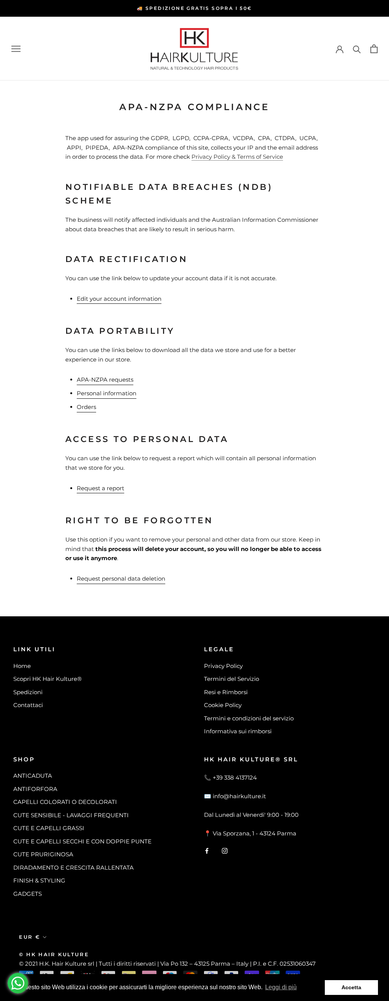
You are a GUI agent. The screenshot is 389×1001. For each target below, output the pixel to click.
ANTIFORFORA (35, 789)
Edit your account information (119, 298)
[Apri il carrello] (374, 48)
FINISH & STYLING (39, 880)
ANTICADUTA (32, 775)
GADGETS (27, 893)
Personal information (106, 393)
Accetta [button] (351, 987)
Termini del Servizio (231, 678)
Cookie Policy (223, 705)
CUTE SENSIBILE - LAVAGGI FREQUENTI (71, 815)
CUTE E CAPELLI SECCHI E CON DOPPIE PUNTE (82, 841)
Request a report (100, 488)
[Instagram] (225, 850)
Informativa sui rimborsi (238, 731)
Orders (86, 407)
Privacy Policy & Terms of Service (237, 156)
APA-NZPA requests (105, 379)
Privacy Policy (223, 665)
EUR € (29, 937)
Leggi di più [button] (281, 987)
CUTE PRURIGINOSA (43, 854)
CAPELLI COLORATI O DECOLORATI (65, 801)
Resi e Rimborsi (226, 692)
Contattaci (28, 705)
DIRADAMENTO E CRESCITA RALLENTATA (73, 867)
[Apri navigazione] (16, 48)
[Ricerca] (357, 49)
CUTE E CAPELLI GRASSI (48, 828)
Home (22, 665)
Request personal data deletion (121, 578)
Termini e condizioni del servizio (249, 718)
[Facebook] (207, 850)
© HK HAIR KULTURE (54, 954)
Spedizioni (28, 692)
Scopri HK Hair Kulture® (47, 678)
